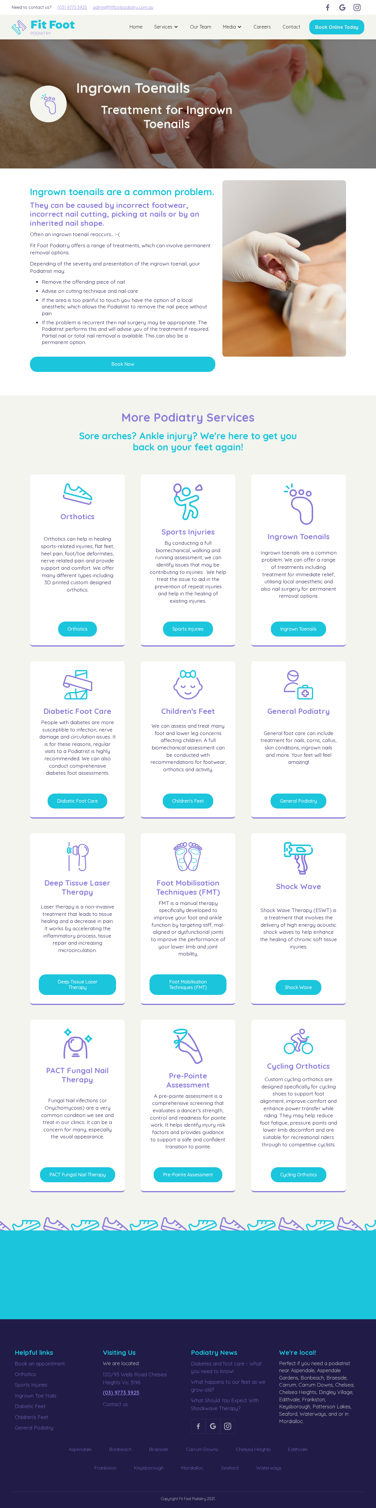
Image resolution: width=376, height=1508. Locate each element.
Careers (262, 27)
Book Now (122, 364)
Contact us (115, 1404)
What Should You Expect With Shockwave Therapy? (225, 1404)
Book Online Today (336, 27)
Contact (292, 27)
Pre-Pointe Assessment (188, 1175)
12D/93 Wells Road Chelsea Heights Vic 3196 (135, 1378)
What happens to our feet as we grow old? (228, 1385)
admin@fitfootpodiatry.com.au (123, 7)
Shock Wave (298, 987)
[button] (166, 27)
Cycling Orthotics (298, 1175)
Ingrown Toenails (298, 629)
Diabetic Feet (30, 1406)
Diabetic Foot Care (77, 801)
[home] (43, 27)
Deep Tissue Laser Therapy (78, 984)
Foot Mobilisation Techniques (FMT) (188, 984)
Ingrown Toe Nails (35, 1395)
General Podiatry (298, 801)
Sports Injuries (188, 629)
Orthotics (78, 629)
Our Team (200, 27)
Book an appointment (40, 1363)
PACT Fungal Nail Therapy (77, 1175)
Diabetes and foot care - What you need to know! (226, 1367)
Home (136, 27)
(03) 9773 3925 (72, 7)
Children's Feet (188, 801)
